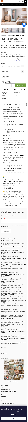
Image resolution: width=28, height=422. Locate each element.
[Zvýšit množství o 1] (13, 85)
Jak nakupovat (4, 387)
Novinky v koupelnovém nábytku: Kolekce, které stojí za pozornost (13, 312)
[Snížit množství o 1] (6, 85)
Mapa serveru (4, 396)
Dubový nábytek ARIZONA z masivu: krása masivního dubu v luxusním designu (14, 301)
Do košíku (21, 85)
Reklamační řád (4, 393)
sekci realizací (19, 202)
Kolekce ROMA (17, 92)
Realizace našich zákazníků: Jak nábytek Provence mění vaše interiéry (13, 339)
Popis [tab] (4, 104)
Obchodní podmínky (5, 389)
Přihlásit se (6, 231)
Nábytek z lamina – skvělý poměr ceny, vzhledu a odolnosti (13, 264)
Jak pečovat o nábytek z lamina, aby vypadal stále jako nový (14, 258)
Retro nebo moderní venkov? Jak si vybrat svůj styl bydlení (13, 246)
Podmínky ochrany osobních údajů (8, 391)
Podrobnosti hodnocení (18, 35)
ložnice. (21, 60)
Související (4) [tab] (10, 104)
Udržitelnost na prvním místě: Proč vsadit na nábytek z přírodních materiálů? (13, 275)
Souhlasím (13, 418)
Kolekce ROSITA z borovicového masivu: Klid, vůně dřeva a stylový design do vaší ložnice (13, 294)
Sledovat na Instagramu (15, 381)
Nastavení (13, 414)
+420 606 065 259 (7, 405)
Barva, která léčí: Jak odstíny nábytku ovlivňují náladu (12, 252)
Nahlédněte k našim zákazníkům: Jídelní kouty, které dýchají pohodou (12, 325)
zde (18, 411)
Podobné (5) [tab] (17, 104)
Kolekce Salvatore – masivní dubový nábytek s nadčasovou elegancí (13, 332)
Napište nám (4, 394)
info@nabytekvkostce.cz (8, 403)
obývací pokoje (14, 60)
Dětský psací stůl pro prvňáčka (7, 240)
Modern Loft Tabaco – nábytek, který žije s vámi (11, 287)
